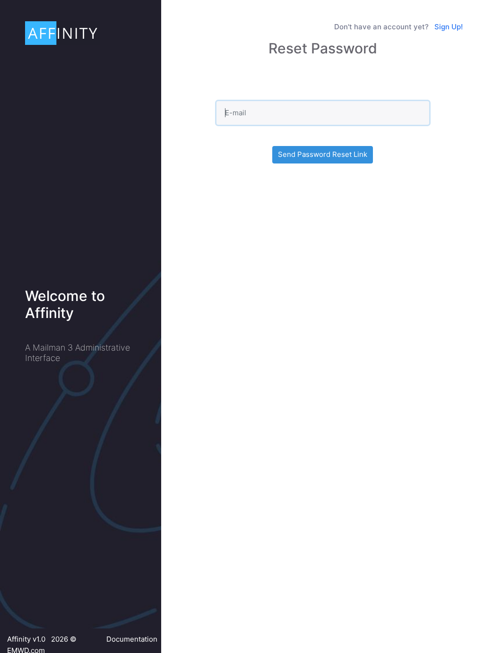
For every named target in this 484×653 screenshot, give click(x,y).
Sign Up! (448, 26)
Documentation (131, 639)
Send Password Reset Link (322, 154)
